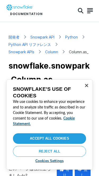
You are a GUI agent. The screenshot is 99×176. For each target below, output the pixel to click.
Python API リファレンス (29, 44)
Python (71, 37)
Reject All (49, 151)
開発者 (14, 37)
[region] (49, 124)
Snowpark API (42, 37)
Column (51, 52)
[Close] (86, 85)
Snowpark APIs (21, 52)
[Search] (80, 10)
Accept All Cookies (49, 138)
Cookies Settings (49, 161)
